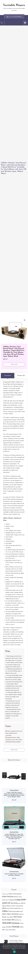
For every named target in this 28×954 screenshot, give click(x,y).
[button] (24, 320)
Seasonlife (10, 920)
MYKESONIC (21, 914)
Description (7, 375)
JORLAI (4, 908)
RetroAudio (18, 917)
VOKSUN (7, 930)
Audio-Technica (7, 896)
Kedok (15, 908)
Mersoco (18, 911)
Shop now (14, 364)
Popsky (7, 917)
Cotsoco (11, 900)
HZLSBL (17, 906)
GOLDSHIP (13, 906)
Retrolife (4, 920)
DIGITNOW (14, 903)
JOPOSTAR (21, 906)
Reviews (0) (21, 375)
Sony (20, 920)
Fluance (4, 906)
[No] (26, 948)
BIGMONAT (16, 896)
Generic (8, 906)
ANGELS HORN (12, 894)
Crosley (17, 899)
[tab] (7, 375)
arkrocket (18, 894)
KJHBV (19, 908)
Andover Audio (5, 894)
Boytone (20, 896)
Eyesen (19, 903)
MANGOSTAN (12, 911)
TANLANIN (6, 922)
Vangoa (3, 927)
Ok (14, 951)
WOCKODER (12, 930)
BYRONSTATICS (5, 900)
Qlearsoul (11, 917)
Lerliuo (22, 908)
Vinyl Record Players (14, 790)
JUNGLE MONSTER (10, 908)
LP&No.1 (5, 911)
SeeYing (17, 920)
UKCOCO (22, 923)
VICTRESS (9, 927)
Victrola (15, 926)
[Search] (2, 23)
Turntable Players (14, 5)
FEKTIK (23, 903)
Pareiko (4, 917)
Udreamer (16, 923)
